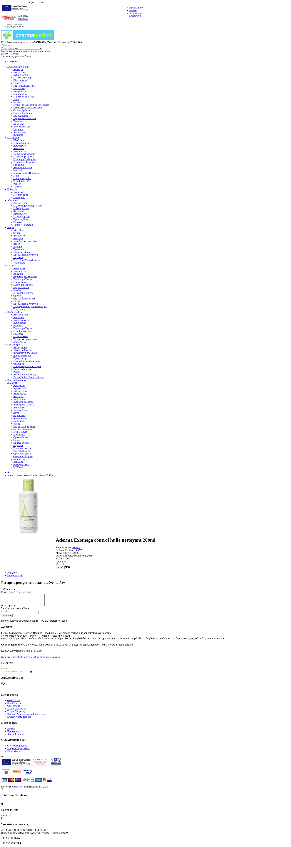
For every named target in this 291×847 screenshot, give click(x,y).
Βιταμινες (18, 325)
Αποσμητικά (19, 268)
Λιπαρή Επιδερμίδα (22, 167)
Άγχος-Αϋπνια (20, 388)
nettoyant (27, 657)
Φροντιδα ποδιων (21, 451)
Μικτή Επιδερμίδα (22, 178)
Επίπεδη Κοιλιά (21, 208)
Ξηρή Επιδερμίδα (21, 181)
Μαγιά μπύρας (20, 94)
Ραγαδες (17, 372)
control (14, 657)
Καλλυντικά (13, 137)
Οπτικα (16, 440)
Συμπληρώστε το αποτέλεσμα (15, 608)
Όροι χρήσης (13, 706)
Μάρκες (133, 10)
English (20, 26)
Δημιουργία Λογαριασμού (37, 51)
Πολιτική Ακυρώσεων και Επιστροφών (26, 714)
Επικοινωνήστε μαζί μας (19, 716)
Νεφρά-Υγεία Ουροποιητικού (27, 107)
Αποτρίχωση (19, 151)
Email (4, 668)
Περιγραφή (12, 572)
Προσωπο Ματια (21, 252)
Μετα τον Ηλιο (20, 336)
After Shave (19, 230)
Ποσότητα (61, 561)
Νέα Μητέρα (13, 344)
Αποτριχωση (19, 271)
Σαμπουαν (18, 257)
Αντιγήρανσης (20, 72)
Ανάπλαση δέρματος (23, 402)
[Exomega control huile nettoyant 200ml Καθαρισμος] (28, 532)
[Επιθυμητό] (66, 567)
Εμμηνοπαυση (20, 282)
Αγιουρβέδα (19, 385)
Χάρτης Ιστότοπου (16, 734)
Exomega (5, 657)
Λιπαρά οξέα (19, 91)
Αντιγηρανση (19, 145)
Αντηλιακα (18, 317)
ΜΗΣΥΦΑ (18, 467)
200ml (36, 657)
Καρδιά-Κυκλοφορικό (24, 85)
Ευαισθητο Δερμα (22, 331)
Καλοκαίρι (12, 189)
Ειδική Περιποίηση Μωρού (26, 361)
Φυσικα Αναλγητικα (23, 456)
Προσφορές (13, 731)
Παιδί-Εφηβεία (14, 312)
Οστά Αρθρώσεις (21, 110)
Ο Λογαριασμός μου (17, 745)
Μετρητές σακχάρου (23, 429)
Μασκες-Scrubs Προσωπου (26, 173)
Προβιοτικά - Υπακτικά (24, 118)
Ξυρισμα (17, 246)
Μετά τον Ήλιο (20, 194)
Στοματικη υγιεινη (22, 448)
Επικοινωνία (135, 16)
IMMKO (17, 786)
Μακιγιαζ (17, 170)
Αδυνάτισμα (13, 200)
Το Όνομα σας (8, 589)
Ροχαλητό (18, 445)
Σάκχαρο (17, 121)
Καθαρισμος (19, 164)
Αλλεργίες (18, 396)
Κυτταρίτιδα (19, 211)
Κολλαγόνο (19, 88)
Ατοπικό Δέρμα (20, 410)
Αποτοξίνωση (20, 203)
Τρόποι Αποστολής (16, 708)
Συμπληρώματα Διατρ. (18, 66)
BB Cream (18, 140)
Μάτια (16, 99)
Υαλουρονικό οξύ (21, 126)
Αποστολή (6, 615)
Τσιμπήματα (19, 197)
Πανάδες (17, 301)
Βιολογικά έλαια (21, 464)
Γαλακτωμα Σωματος (23, 279)
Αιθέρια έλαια (20, 391)
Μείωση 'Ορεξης (21, 216)
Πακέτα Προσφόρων (17, 380)
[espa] (15, 23)
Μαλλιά (17, 290)
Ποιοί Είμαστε (136, 7)
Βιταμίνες (18, 135)
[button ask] (69, 567)
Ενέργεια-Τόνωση (22, 77)
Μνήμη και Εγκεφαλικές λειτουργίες (31, 105)
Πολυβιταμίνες (20, 115)
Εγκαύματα (18, 421)
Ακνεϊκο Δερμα (20, 314)
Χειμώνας (18, 462)
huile (20, 657)
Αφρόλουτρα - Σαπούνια (25, 241)
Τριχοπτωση (19, 263)
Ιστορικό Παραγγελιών (18, 748)
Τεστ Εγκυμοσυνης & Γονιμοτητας (30, 306)
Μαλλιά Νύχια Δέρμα (23, 96)
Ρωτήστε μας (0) (15, 575)
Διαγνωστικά (19, 418)
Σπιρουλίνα (18, 124)
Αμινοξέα (18, 69)
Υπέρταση (18, 129)
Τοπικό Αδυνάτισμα (23, 224)
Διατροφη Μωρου (22, 355)
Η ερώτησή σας (8, 605)
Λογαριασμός (135, 13)
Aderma (76, 547)
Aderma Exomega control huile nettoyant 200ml (30, 475)
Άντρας (10, 227)
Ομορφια (17, 295)
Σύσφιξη (17, 186)
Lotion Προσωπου (22, 143)
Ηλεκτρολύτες (20, 80)
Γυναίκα (11, 265)
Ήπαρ (16, 83)
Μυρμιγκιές (19, 434)
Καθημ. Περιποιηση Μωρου (27, 366)
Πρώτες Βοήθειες (21, 442)
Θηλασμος (18, 363)
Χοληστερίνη (19, 132)
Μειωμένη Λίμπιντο (23, 293)
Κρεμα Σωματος (21, 287)
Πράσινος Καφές (21, 219)
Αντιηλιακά (18, 192)
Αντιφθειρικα (19, 323)
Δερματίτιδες (19, 415)
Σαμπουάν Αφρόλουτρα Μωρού (28, 377)
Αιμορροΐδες (19, 393)
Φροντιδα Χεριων (22, 453)
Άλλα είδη (12, 382)
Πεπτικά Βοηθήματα (23, 113)
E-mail (15, 592)
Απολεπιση (18, 148)
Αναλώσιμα (19, 399)
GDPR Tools (13, 700)
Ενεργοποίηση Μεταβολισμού (28, 205)
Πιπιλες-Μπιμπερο (22, 369)
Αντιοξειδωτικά (20, 75)
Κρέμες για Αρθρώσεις (24, 426)
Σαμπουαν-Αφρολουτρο (25, 339)
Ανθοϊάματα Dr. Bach (23, 404)
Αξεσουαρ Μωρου (22, 350)
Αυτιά (16, 412)
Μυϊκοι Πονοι (20, 432)
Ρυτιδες (17, 184)
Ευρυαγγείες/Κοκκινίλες (25, 162)
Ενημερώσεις (13, 751)
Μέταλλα (17, 102)
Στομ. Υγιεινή (19, 342)
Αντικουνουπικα (21, 320)
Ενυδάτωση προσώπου (24, 154)
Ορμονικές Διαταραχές (24, 298)
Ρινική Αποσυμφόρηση (24, 374)
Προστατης (18, 249)
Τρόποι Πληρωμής (16, 711)
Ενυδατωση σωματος (23, 156)
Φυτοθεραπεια (20, 459)
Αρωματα (18, 238)
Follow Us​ (6, 815)
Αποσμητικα (19, 235)
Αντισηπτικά (19, 407)
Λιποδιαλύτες (20, 214)
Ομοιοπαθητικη (20, 437)
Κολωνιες (18, 333)
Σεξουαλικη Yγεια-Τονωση (26, 260)
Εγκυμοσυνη (19, 358)
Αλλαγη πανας (20, 347)
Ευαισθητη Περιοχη (23, 284)
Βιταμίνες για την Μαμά (25, 353)
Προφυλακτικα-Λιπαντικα (25, 254)
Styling (16, 233)
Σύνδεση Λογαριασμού (12, 51)
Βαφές (16, 244)
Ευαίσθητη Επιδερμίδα (24, 159)
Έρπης (16, 423)
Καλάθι (60, 567)
